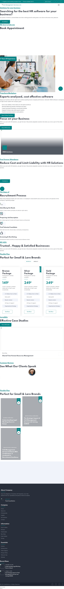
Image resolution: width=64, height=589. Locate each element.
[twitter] (56, 584)
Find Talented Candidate (8, 227)
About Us (3, 511)
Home (2, 508)
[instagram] (63, 584)
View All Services (6, 127)
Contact (3, 519)
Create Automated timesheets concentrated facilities (14, 108)
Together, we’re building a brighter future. (12, 1)
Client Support (4, 550)
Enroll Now (5, 21)
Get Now (7, 311)
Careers (3, 546)
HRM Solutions (7, 152)
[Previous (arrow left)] (0, 588)
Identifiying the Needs (7, 208)
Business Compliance (8, 417)
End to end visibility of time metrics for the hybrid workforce (16, 104)
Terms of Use (4, 555)
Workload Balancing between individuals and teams (14, 106)
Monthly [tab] (28, 261)
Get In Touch (48, 1)
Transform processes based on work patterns (12, 112)
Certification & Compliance (9, 447)
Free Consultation (10, 501)
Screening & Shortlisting (8, 237)
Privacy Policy (4, 552)
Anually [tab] (36, 261)
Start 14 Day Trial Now (7, 115)
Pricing (2, 538)
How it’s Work (4, 527)
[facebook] (52, 584)
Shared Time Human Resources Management (17, 355)
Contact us (5, 181)
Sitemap (3, 557)
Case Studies (4, 536)
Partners (3, 529)
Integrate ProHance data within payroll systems (13, 110)
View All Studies (6, 324)
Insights (3, 515)
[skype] (59, 584)
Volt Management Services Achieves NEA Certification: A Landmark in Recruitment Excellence (10, 453)
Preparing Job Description (9, 217)
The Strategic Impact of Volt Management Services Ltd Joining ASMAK (32, 421)
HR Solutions (4, 517)
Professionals (4, 513)
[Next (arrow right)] (1, 588)
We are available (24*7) (28, 1)
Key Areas (3, 534)
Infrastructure (4, 548)
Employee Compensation (11, 177)
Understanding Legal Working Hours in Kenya (9, 422)
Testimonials (4, 531)
